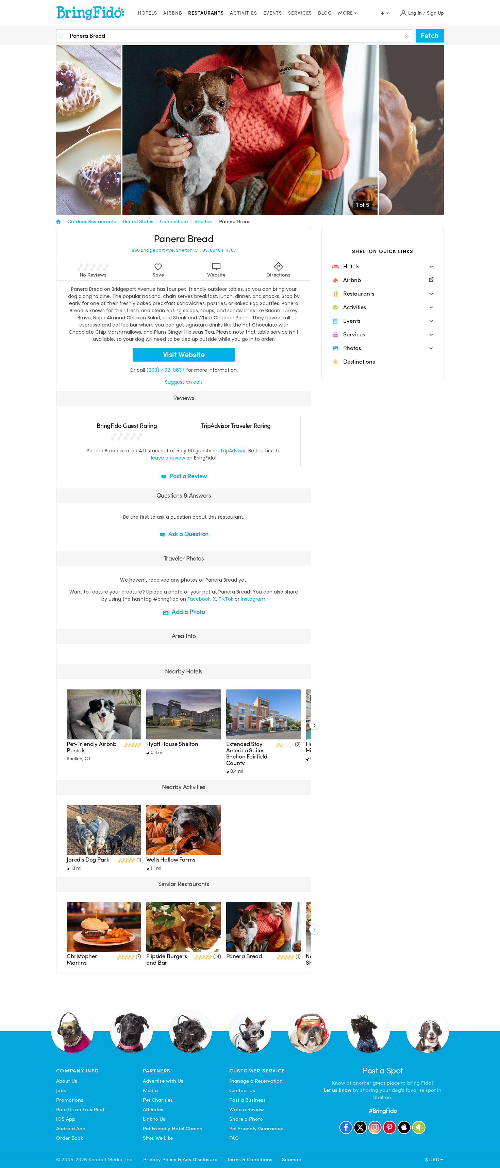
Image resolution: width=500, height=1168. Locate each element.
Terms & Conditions (249, 1159)
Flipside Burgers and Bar (166, 959)
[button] (382, 266)
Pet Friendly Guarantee (256, 1128)
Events (272, 13)
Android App (70, 1128)
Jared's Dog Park (88, 859)
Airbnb (172, 13)
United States (138, 221)
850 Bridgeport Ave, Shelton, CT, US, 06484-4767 (184, 250)
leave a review (168, 457)
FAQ (234, 1138)
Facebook (199, 599)
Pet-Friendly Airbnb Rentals (91, 747)
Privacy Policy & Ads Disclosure (180, 1159)
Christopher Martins (82, 959)
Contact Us (242, 1090)
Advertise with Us (163, 1081)
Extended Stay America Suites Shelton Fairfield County (246, 753)
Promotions (69, 1100)
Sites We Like (158, 1138)
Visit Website (184, 354)
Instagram (253, 599)
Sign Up (435, 13)
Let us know (338, 1090)
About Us (66, 1081)
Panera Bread (235, 221)
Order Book (69, 1138)
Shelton (203, 221)
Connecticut (174, 221)
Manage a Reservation (256, 1081)
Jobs (61, 1090)
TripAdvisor (233, 450)
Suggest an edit (183, 382)
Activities (243, 13)
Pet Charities (158, 1100)
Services (300, 13)
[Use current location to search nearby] (407, 36)
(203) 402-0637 (165, 370)
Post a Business (247, 1100)
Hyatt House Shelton (172, 744)
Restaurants (206, 13)
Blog (325, 13)
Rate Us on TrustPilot (80, 1109)
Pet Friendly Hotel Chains (172, 1128)
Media (150, 1090)
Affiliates (153, 1109)
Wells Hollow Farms (170, 859)
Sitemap (291, 1159)
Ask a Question (188, 534)
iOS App (65, 1119)
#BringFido (383, 1111)
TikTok (225, 599)
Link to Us (154, 1119)
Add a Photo (187, 612)
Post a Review (187, 476)
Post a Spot (383, 1070)
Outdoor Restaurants (91, 221)
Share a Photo (246, 1119)
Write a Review (246, 1109)
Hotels (147, 13)
